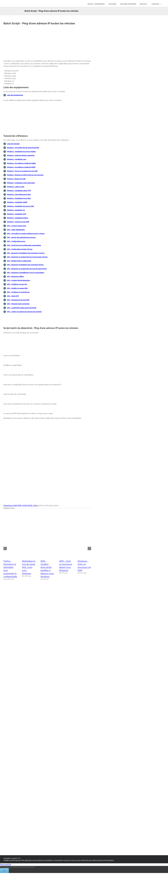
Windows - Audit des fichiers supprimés (21, 155)
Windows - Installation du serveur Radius (21, 151)
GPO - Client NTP (13, 296)
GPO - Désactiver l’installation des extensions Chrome (25, 253)
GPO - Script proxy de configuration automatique (24, 245)
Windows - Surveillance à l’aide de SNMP (21, 167)
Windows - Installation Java (16, 159)
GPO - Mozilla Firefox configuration (19, 261)
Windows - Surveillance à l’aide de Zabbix (21, 163)
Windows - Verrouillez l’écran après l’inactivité (23, 147)
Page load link (5, 865)
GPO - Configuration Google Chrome (19, 249)
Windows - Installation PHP (16, 214)
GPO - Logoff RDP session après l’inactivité (21, 308)
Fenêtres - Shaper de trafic (16, 179)
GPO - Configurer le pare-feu (17, 284)
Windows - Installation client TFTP (19, 190)
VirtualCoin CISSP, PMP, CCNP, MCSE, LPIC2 (20, 506)
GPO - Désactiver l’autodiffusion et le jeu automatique (25, 272)
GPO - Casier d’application (16, 230)
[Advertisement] (47, 42)
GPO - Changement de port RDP (18, 300)
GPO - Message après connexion (18, 304)
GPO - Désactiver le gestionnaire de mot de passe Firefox (27, 269)
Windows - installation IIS (16, 210)
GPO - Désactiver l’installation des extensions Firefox (25, 265)
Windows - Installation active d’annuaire (21, 183)
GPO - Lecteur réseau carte (16, 226)
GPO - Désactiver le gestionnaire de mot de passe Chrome (27, 257)
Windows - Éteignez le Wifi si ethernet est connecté (25, 175)
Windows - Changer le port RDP (18, 222)
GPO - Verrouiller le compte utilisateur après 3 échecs (26, 233)
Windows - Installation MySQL (17, 218)
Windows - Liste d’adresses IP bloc (19, 194)
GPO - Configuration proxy (16, 241)
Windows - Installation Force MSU (19, 198)
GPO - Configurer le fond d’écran (18, 292)
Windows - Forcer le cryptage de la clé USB (22, 171)
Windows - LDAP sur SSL (15, 187)
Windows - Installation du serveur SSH (20, 206)
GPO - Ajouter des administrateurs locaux (21, 237)
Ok (4, 870)
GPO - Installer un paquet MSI (17, 288)
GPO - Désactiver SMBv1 (15, 276)
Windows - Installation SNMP (17, 202)
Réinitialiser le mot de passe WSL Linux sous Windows (28, 567)
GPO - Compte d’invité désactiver (18, 280)
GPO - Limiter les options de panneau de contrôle (24, 312)
